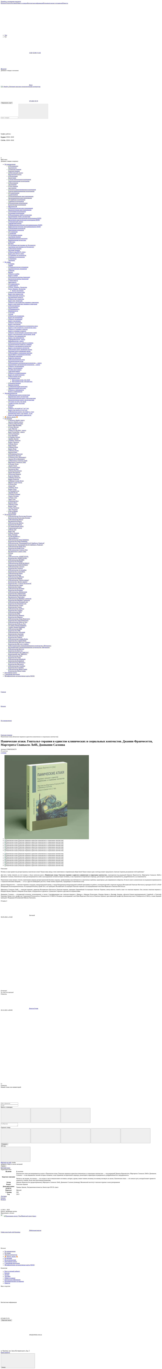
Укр (5, 35)
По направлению (9, 164)
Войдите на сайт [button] (6, 1162)
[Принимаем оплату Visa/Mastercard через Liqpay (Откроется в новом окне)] (20, 1216)
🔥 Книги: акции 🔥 (11, 417)
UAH (39, 53)
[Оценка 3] (75, 1135)
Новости (65, 3)
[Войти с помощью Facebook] (15, 1115)
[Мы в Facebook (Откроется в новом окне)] (15, 17)
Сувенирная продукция (12, 674)
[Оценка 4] (105, 1135)
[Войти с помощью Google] (45, 1115)
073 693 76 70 (33, 101)
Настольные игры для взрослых (22, 381)
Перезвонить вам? (7, 103)
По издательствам (10, 514)
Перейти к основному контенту (11, 1)
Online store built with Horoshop (10, 1232)
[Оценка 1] (15, 1135)
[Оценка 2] (45, 1135)
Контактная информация (35, 3)
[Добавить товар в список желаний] (15, 1154)
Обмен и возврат (21, 3)
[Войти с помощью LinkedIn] (75, 1115)
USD (30, 53)
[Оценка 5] (135, 1135)
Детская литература (10, 393)
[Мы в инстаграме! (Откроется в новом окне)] (43, 17)
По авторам (8, 418)
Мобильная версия (35, 1230)
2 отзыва (3, 753)
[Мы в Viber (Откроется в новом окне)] (99, 17)
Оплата (8, 3)
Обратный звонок (6, 1320)
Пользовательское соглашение (52, 3)
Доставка (13, 3)
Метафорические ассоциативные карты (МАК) (19, 676)
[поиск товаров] (33, 111)
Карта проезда (5, 1352)
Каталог (3, 3)
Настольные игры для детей (21, 380)
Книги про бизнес (18, 290)
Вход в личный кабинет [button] (12, 1271)
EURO (35, 53)
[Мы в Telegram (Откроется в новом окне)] (71, 17)
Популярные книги (10, 672)
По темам (7, 262)
